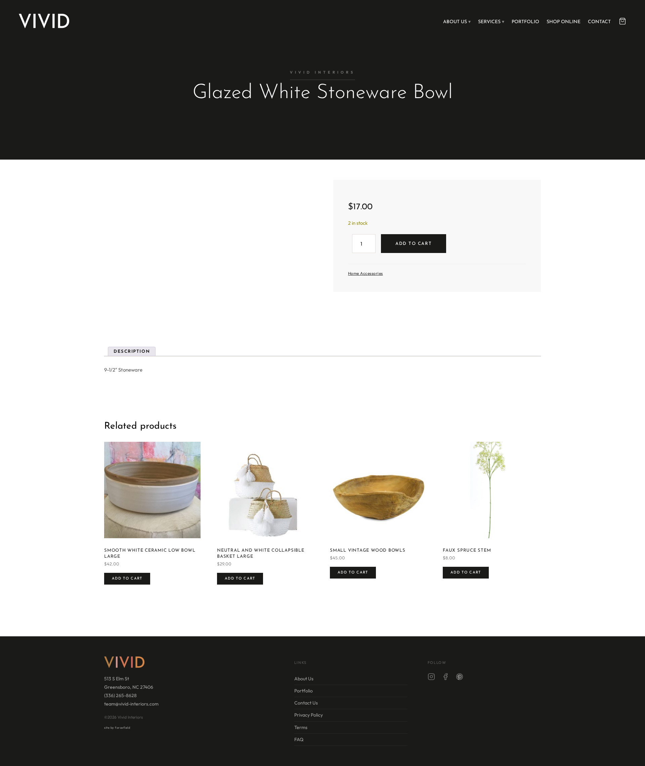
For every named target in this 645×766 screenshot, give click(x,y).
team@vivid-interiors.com (131, 704)
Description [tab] (132, 351)
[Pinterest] (459, 678)
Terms (300, 727)
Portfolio (525, 22)
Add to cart (413, 244)
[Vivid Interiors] (44, 21)
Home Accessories (365, 273)
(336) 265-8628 (120, 695)
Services (489, 22)
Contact (599, 22)
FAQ (298, 739)
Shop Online (563, 22)
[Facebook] (445, 678)
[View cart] (622, 21)
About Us (455, 22)
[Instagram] (431, 678)
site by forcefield (117, 727)
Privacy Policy (308, 715)
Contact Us (306, 703)
